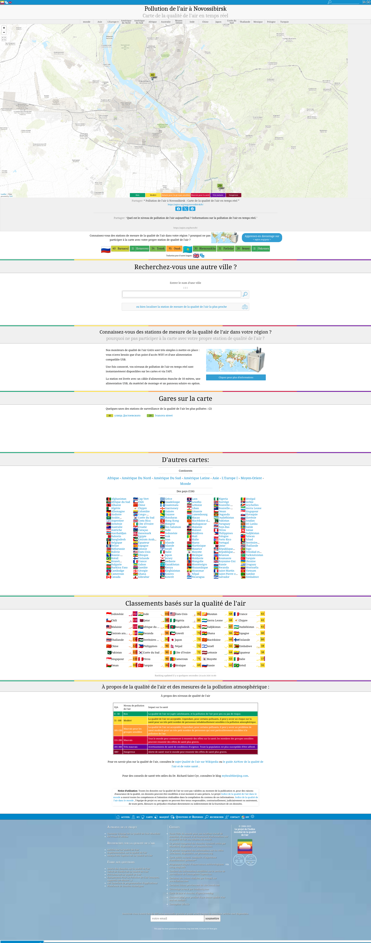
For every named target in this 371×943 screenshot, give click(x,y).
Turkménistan (252, 555)
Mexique (195, 555)
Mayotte (194, 552)
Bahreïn (113, 536)
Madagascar (197, 523)
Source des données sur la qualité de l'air (128, 868)
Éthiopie (140, 555)
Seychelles (250, 505)
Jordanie (168, 561)
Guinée (167, 511)
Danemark (142, 533)
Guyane (167, 514)
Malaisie (194, 527)
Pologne (221, 536)
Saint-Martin (224, 570)
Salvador (221, 577)
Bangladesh (116, 539)
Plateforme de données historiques (125, 885)
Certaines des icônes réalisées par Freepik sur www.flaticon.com (193, 879)
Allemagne (115, 511)
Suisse (247, 530)
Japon (166, 555)
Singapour (249, 511)
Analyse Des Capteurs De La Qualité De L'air (129, 855)
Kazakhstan (169, 564)
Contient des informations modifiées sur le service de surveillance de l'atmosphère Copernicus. (197, 872)
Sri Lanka (249, 523)
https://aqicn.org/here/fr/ (185, 227)
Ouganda (222, 514)
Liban (193, 508)
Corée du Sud (143, 517)
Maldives (195, 533)
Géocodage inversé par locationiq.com (189, 889)
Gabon (139, 564)
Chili (138, 502)
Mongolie (195, 561)
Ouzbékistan (224, 517)
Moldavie (195, 558)
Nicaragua (195, 577)
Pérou (220, 530)
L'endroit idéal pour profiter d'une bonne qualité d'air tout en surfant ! (197, 898)
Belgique (114, 542)
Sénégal (248, 498)
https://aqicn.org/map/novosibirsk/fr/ (185, 204)
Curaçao (140, 530)
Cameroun (115, 573)
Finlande (141, 558)
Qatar (219, 545)
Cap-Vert (141, 498)
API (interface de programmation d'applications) (132, 883)
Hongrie (167, 523)
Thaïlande (249, 545)
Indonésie (168, 533)
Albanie (113, 505)
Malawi (194, 530)
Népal (193, 573)
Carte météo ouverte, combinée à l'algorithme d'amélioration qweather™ (193, 859)
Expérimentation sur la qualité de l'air (127, 852)
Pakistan (221, 520)
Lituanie (194, 511)
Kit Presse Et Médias (117, 836)
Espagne (140, 545)
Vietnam (248, 570)
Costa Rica (142, 520)
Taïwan (248, 536)
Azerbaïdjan (116, 533)
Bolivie (113, 552)
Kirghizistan (170, 570)
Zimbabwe (250, 577)
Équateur (141, 542)
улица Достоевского (124, 415)
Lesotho (194, 502)
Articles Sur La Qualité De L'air (123, 849)
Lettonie (194, 505)
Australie (114, 527)
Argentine (115, 520)
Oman (220, 511)
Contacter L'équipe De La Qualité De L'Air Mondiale (133, 833)
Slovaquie (249, 514)
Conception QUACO (179, 904)
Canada (113, 577)
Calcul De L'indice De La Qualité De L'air (127, 871)
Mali (192, 536)
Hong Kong (169, 520)
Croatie (140, 527)
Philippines (223, 533)
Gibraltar (141, 577)
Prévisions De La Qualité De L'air (124, 874)
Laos (192, 498)
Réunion (221, 555)
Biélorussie (115, 548)
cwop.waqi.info (177, 867)
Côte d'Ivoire (143, 523)
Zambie (248, 573)
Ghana (139, 573)
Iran (165, 539)
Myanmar (195, 570)
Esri (11, 196)
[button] (4, 28)
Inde (165, 530)
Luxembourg (197, 514)
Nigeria (221, 498)
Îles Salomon (170, 527)
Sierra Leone (251, 508)
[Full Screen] (4, 39)
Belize (112, 545)
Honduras (168, 517)
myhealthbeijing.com (235, 775)
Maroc (193, 542)
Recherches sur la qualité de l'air (131, 843)
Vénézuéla (249, 567)
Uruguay (248, 564)
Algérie (113, 508)
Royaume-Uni (224, 561)
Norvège (221, 502)
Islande (167, 545)
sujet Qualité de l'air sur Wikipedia (197, 761)
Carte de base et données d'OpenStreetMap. (191, 893)
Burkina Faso (117, 567)
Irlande (167, 542)
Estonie (140, 548)
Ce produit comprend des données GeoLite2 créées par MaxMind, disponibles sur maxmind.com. (197, 845)
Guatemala (169, 505)
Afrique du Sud (118, 502)
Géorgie (140, 570)
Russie (220, 564)
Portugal (221, 542)
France (140, 561)
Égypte (139, 536)
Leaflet (3, 194)
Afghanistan (116, 498)
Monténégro (197, 564)
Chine (139, 505)
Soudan (248, 520)
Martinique (196, 545)
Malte (193, 539)
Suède (247, 527)
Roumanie (222, 558)
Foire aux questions (121, 862)
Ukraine (248, 561)
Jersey (166, 558)
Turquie (248, 558)
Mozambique (197, 567)
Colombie (141, 511)
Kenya (166, 567)
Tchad (247, 539)
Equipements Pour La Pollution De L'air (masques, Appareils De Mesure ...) (133, 879)
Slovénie (248, 517)
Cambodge (115, 570)
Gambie (140, 567)
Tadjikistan (250, 533)
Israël (166, 548)
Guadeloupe (170, 502)
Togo (246, 548)
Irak (165, 536)
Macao (193, 517)
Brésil (112, 558)
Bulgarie (114, 564)
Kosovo (167, 573)
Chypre (140, 508)
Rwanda (221, 567)
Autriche (114, 530)
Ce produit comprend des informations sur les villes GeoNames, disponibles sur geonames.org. (196, 852)
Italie (165, 552)
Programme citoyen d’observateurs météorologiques (196, 864)
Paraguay (222, 523)
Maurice (194, 548)
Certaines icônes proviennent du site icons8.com (194, 885)
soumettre (212, 918)
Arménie (114, 523)
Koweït (167, 577)
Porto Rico (222, 539)
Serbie (247, 502)
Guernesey (169, 508)
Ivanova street (161, 415)
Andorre (114, 514)
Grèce (166, 498)
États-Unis (141, 552)
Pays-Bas (221, 527)
